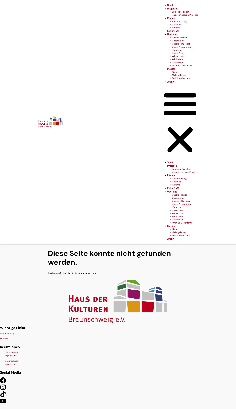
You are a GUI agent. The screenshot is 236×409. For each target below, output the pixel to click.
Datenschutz (11, 352)
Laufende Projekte (181, 11)
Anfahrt (176, 27)
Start (170, 5)
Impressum (10, 355)
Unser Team (178, 53)
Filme (174, 72)
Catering (176, 24)
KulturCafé (173, 31)
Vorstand (177, 50)
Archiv (171, 81)
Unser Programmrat (182, 47)
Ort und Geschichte (182, 65)
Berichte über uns (181, 78)
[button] (180, 122)
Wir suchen (177, 56)
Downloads (177, 62)
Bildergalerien (179, 75)
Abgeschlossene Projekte (185, 14)
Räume (171, 18)
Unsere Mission (179, 37)
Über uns (172, 34)
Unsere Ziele (178, 40)
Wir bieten (177, 59)
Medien (171, 68)
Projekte (172, 8)
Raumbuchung (179, 21)
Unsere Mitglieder (181, 43)
